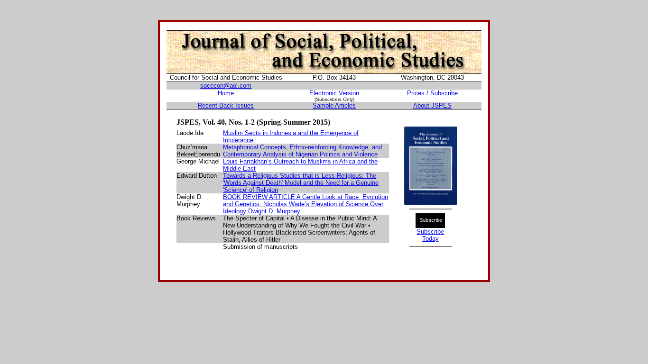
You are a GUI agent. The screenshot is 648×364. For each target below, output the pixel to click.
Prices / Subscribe (432, 93)
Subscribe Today (430, 235)
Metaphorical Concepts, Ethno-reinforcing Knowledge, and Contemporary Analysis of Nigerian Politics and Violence (302, 151)
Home (226, 93)
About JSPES (432, 105)
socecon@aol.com (225, 85)
